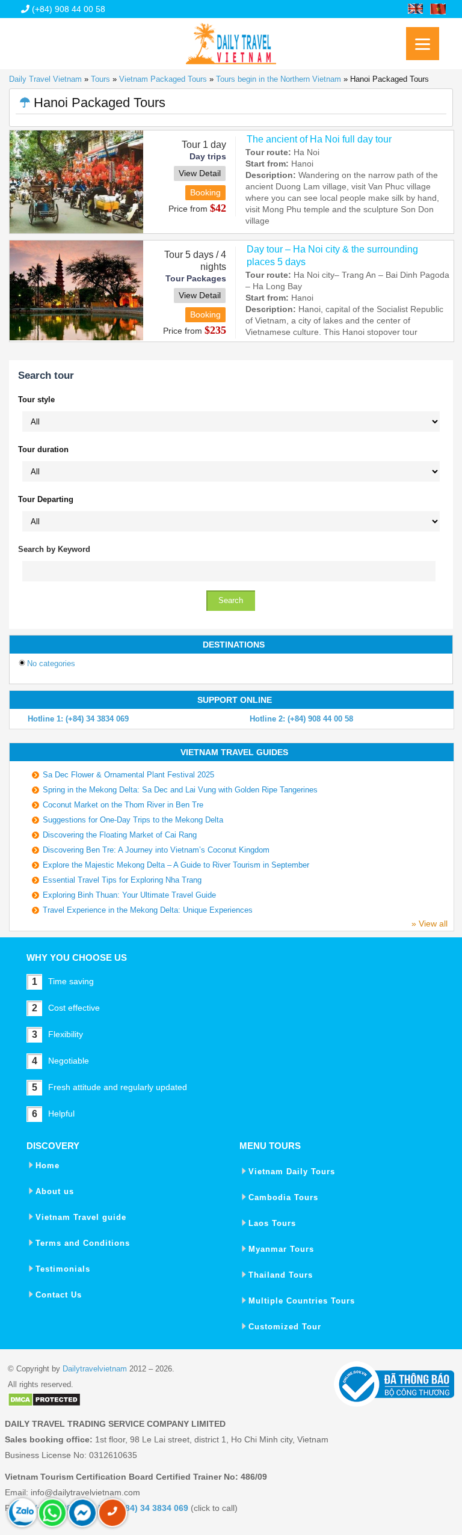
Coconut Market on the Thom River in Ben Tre (123, 804)
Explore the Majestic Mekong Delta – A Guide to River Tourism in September (176, 864)
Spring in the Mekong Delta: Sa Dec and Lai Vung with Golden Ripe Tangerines (180, 789)
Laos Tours (272, 1223)
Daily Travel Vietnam (45, 79)
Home (47, 1165)
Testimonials (62, 1268)
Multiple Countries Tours (301, 1300)
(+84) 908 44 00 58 (67, 9)
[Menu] (422, 43)
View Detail (200, 173)
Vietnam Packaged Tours (163, 79)
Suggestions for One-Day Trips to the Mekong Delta (133, 819)
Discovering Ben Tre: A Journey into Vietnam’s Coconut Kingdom (156, 849)
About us (54, 1191)
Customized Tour (284, 1326)
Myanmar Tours (281, 1249)
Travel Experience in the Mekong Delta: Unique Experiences (148, 910)
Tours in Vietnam (231, 39)
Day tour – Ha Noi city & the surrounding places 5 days (332, 255)
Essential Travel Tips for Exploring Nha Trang (122, 879)
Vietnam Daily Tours (291, 1171)
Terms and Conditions (82, 1243)
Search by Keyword (54, 549)
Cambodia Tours (283, 1197)
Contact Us (58, 1294)
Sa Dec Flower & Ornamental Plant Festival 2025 (128, 774)
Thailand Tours (280, 1274)
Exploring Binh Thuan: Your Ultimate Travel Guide (129, 894)
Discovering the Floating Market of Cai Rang (120, 834)
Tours (100, 79)
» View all (429, 923)
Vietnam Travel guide (80, 1217)
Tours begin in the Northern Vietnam (278, 79)
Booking (205, 192)
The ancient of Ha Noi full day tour (319, 139)
